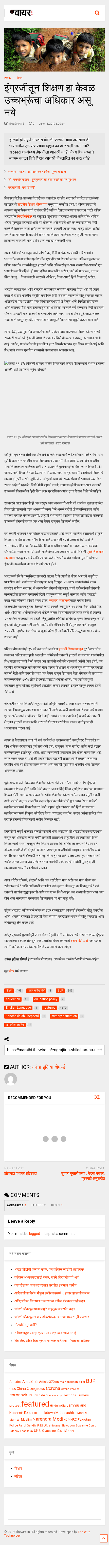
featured (35, 1404)
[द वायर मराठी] (18, 17)
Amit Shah (30, 1381)
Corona (53, 1388)
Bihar (82, 1382)
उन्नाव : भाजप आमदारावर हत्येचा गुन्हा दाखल (37, 172)
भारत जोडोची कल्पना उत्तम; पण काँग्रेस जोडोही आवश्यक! (49, 1269)
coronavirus (20, 1394)
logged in (36, 1234)
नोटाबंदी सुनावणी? (25, 1325)
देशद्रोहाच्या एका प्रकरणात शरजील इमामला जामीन (45, 1285)
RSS (40, 1425)
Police (13, 1425)
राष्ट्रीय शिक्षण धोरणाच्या (32, 204)
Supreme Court (86, 1425)
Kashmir (31, 1412)
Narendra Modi (47, 1419)
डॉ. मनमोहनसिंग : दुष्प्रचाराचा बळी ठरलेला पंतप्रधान (42, 180)
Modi (80, 1413)
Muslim (26, 1419)
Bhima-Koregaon (66, 1382)
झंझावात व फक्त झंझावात (20, 1173)
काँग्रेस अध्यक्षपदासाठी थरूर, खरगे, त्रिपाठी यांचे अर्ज (46, 1277)
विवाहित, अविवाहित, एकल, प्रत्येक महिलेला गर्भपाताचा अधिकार (52, 1341)
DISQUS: (56, 1205)
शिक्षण (18, 1468)
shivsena (55, 1425)
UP (36, 1431)
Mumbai (14, 1419)
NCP (67, 1419)
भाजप (71, 1431)
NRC (73, 1419)
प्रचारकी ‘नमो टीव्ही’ (21, 187)
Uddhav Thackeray (21, 1431)
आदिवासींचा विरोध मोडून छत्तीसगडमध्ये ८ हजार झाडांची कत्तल (51, 1293)
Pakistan (84, 1419)
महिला (18, 1476)
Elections (69, 1395)
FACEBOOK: (38, 1205)
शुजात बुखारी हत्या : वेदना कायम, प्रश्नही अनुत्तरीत (83, 1176)
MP (87, 1413)
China (21, 1389)
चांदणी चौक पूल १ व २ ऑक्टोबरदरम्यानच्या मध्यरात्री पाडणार (51, 1317)
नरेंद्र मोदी (62, 1431)
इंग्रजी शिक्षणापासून (71, 649)
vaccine (50, 1431)
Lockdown (47, 1413)
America (15, 1382)
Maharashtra (66, 1412)
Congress (36, 1388)
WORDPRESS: (16, 1205)
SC (46, 1425)
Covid (36, 1395)
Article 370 (47, 1382)
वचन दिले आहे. (80, 941)
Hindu (54, 1405)
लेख (11, 971)
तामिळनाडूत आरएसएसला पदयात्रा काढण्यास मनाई (45, 1333)
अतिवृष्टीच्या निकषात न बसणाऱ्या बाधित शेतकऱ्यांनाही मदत (49, 1301)
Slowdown (68, 1425)
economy (55, 1395)
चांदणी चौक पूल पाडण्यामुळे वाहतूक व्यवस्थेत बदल (44, 1309)
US (41, 1431)
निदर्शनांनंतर (24, 216)
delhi (44, 1395)
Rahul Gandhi (28, 1425)
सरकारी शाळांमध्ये (59, 600)
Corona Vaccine (70, 1389)
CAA (12, 1389)
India (62, 1405)
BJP (91, 1381)
